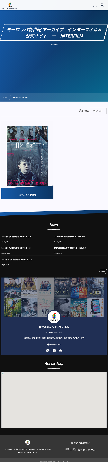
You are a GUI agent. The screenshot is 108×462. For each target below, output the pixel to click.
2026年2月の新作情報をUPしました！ (17, 248)
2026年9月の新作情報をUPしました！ (17, 236)
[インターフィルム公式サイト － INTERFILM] (9, 4)
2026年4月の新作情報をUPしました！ (70, 236)
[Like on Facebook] (54, 350)
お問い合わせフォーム (83, 449)
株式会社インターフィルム (54, 327)
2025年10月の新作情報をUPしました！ (17, 259)
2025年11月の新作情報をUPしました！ (70, 248)
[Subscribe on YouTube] (60, 350)
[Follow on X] (48, 350)
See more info (55, 344)
